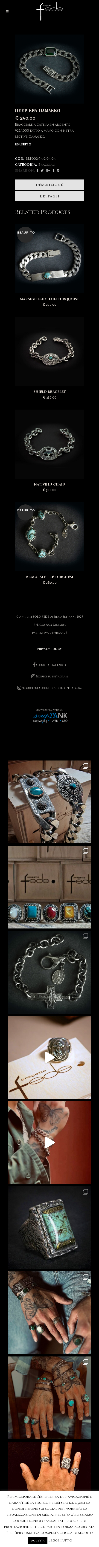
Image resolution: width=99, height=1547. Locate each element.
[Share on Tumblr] (53, 170)
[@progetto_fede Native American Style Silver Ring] (49, 887)
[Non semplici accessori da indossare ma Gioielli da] (49, 1483)
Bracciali (46, 164)
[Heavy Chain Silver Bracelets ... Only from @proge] (49, 801)
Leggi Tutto (60, 1540)
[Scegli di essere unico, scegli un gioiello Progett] (49, 1312)
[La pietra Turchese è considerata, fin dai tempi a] (49, 1397)
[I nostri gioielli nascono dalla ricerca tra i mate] (49, 1142)
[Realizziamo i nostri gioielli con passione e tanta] (49, 1057)
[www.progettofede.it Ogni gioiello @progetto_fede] (49, 1227)
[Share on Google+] (48, 170)
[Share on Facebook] (37, 170)
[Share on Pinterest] (58, 170)
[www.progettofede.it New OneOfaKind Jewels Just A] (49, 972)
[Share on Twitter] (42, 170)
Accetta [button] (38, 1540)
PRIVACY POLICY (49, 649)
